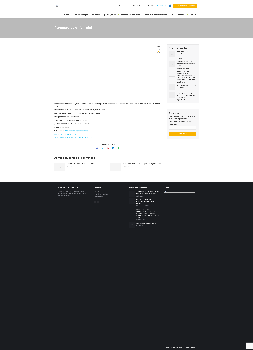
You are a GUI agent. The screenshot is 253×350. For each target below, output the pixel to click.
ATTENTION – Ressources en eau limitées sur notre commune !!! (185, 54)
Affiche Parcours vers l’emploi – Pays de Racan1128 (73, 138)
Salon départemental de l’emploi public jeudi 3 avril (142, 163)
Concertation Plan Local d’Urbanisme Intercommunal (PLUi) (186, 64)
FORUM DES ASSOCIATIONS (186, 85)
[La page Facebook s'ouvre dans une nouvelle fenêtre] (170, 5)
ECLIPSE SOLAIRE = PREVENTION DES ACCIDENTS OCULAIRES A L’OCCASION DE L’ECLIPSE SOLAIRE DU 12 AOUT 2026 (186, 75)
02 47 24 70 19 (162, 6)
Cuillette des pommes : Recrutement (80, 163)
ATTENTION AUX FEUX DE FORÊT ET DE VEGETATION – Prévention (186, 95)
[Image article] (59, 167)
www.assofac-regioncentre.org (76, 131)
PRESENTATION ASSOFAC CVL (65, 134)
